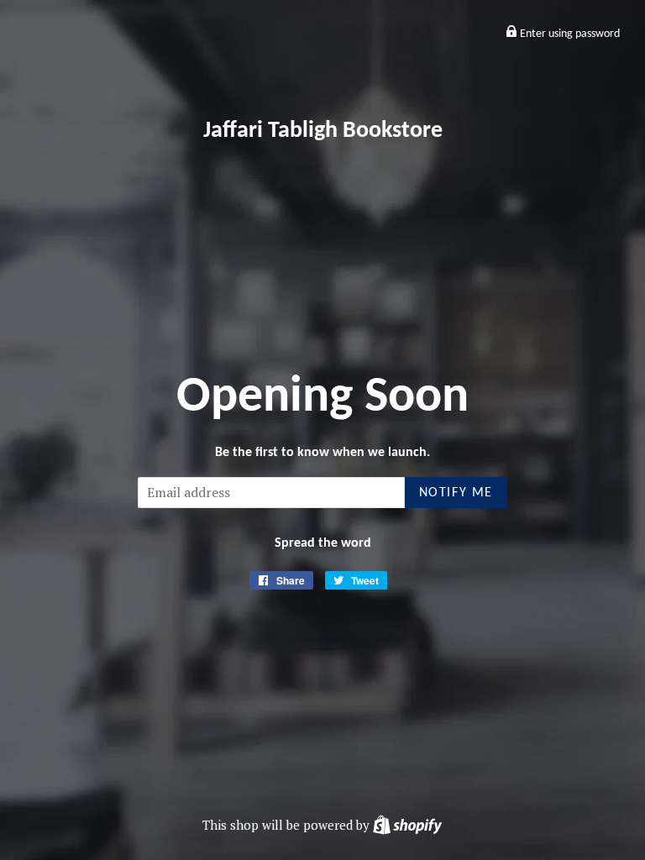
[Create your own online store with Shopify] (407, 824)
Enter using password (568, 34)
